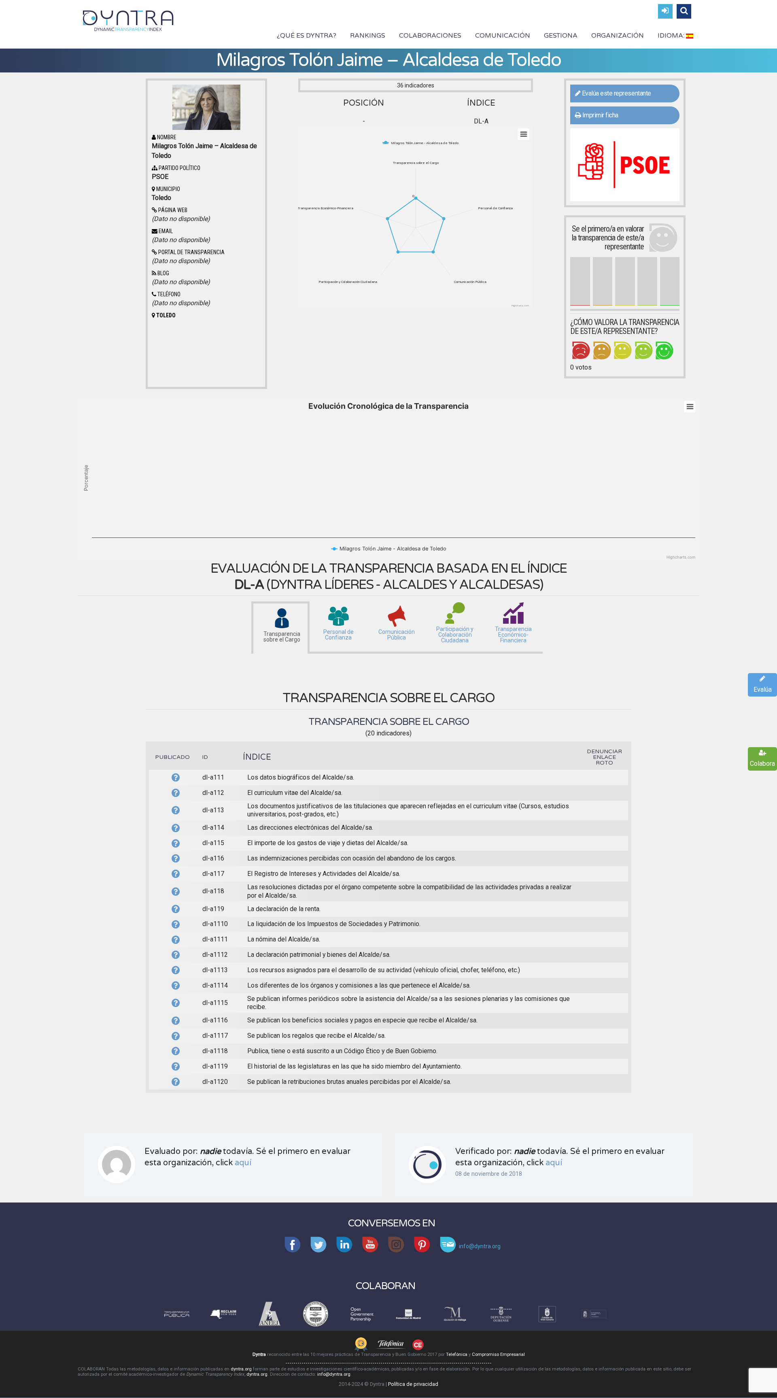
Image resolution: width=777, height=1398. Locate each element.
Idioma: (672, 36)
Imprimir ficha (599, 115)
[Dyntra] (128, 20)
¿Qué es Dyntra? (306, 36)
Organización (617, 36)
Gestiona (560, 36)
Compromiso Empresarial (498, 1354)
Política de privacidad (413, 1384)
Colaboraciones (430, 36)
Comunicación (502, 36)
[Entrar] (665, 11)
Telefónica (456, 1354)
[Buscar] (684, 11)
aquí (243, 1163)
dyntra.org (241, 1369)
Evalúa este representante (615, 93)
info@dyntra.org (333, 1374)
